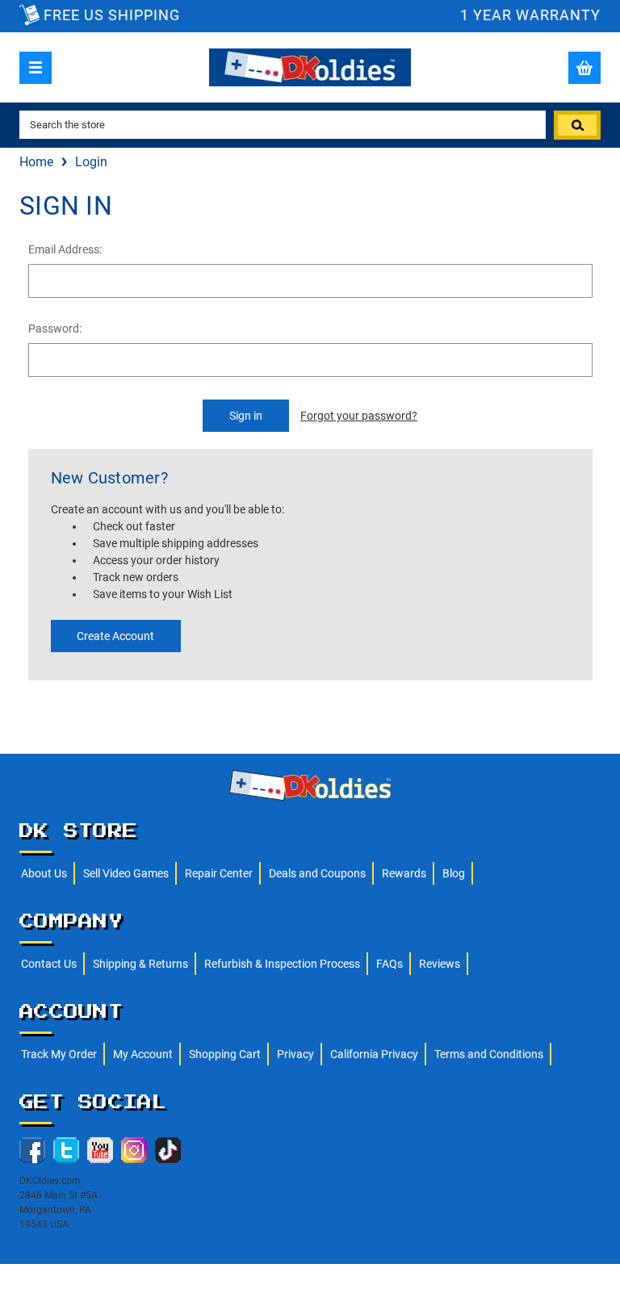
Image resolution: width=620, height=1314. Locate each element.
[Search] (577, 125)
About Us (44, 873)
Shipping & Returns (140, 963)
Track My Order (59, 1054)
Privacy (295, 1054)
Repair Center (219, 873)
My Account (143, 1054)
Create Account (115, 636)
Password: (55, 328)
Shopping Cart (225, 1054)
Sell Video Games (126, 873)
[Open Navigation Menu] (35, 68)
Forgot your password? (358, 415)
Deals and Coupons (317, 873)
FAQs (389, 963)
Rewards (404, 873)
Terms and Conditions (488, 1054)
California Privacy (374, 1054)
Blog (453, 873)
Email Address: (65, 249)
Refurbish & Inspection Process (282, 963)
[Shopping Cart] (584, 68)
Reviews (439, 963)
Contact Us (49, 963)
